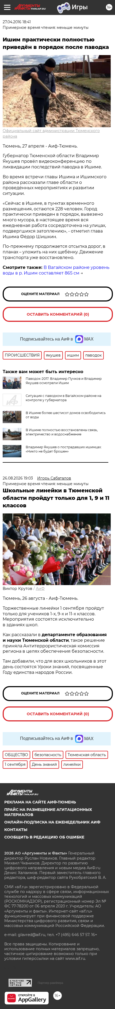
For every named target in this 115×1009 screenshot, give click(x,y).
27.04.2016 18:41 (17, 22)
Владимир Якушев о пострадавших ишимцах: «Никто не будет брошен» (64, 449)
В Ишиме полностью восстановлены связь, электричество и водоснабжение (62, 432)
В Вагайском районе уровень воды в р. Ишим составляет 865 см (56, 270)
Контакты (15, 829)
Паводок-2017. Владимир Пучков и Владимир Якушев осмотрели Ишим (64, 381)
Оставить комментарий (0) (58, 314)
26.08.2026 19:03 (18, 478)
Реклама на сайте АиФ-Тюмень (40, 802)
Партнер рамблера (50, 982)
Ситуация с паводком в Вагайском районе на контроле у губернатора (63, 398)
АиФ (40, 588)
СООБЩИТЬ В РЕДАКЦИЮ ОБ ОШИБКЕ (44, 837)
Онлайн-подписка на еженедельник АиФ (52, 822)
